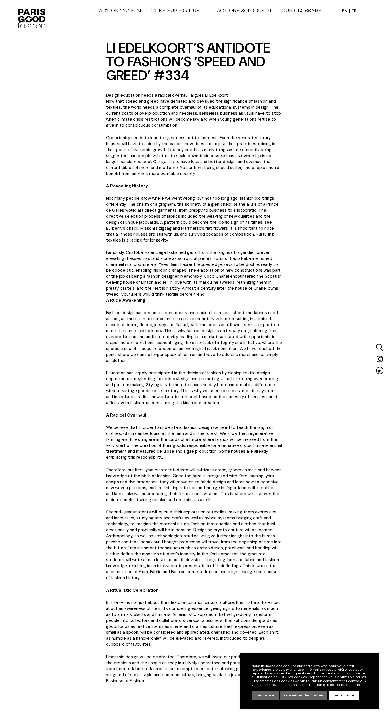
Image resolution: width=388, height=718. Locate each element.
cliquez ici (353, 685)
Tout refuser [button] (265, 695)
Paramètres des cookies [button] (303, 695)
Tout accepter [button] (343, 695)
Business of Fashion (125, 681)
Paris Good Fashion (31, 18)
